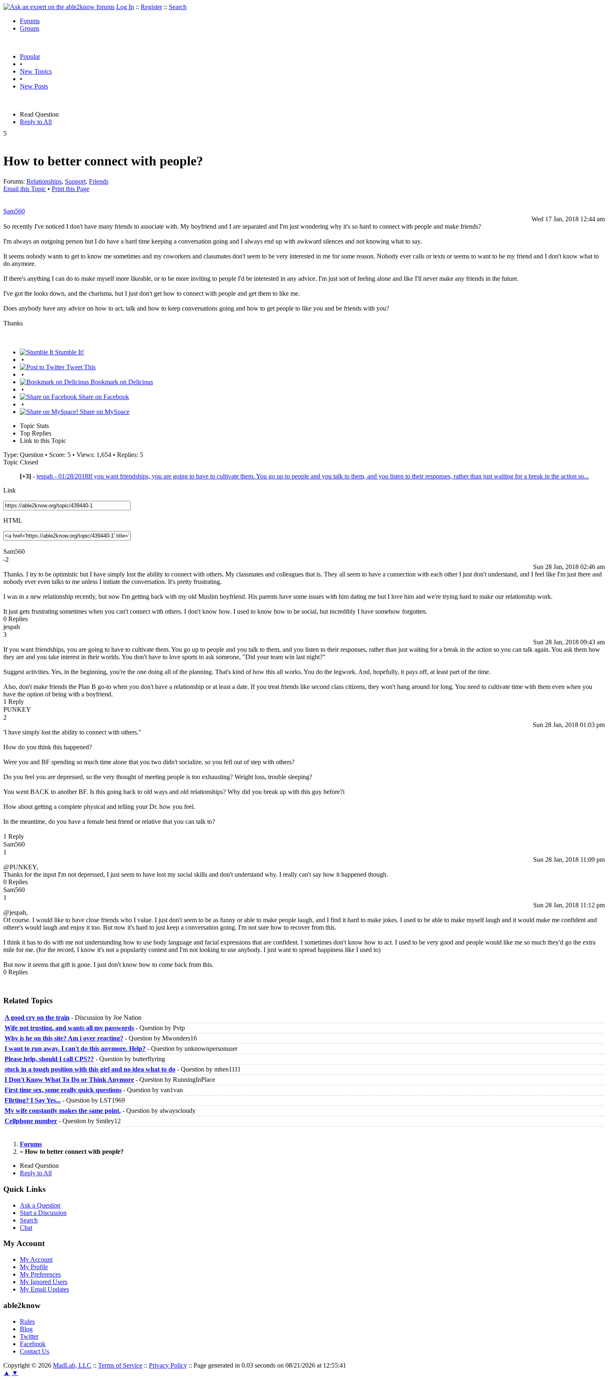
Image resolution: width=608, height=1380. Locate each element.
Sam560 (14, 211)
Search (178, 6)
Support (75, 181)
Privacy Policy (168, 1365)
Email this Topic (24, 188)
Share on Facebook (103, 396)
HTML (12, 520)
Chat (26, 1227)
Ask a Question (40, 1205)
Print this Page (70, 188)
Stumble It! (68, 352)
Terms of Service (120, 1365)
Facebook (32, 1343)
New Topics (36, 71)
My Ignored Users (43, 1281)
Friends (98, 181)
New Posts (34, 86)
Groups (29, 28)
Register (151, 6)
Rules (27, 1321)
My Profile (34, 1266)
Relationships (44, 181)
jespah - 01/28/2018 (312, 476)
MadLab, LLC (72, 1365)
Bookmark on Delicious (121, 381)
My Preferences (40, 1274)
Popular (30, 56)
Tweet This (80, 367)
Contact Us (34, 1351)
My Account (36, 1259)
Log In (125, 6)
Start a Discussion (43, 1212)
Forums (30, 20)
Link (9, 490)
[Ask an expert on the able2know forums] (59, 6)
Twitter (29, 1336)
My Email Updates (44, 1289)
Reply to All (36, 121)
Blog (26, 1328)
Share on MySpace (103, 411)
